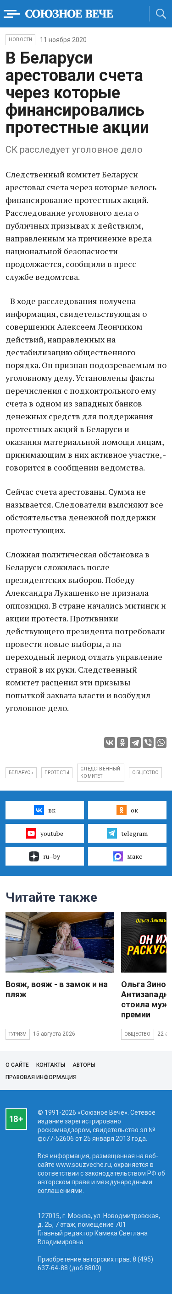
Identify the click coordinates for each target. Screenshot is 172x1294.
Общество (137, 1034)
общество (145, 772)
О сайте (17, 1065)
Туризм (18, 1034)
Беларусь (21, 772)
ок (134, 810)
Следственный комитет (100, 772)
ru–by (51, 856)
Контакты (50, 1065)
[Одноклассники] (122, 742)
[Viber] (148, 742)
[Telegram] (135, 742)
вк (51, 810)
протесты (57, 772)
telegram (134, 833)
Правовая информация (41, 1077)
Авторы (83, 1065)
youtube (51, 833)
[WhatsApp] (160, 742)
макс (134, 856)
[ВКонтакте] (109, 742)
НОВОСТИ (20, 39)
